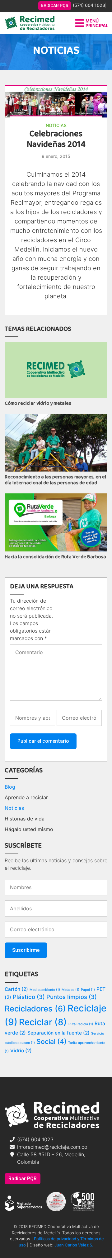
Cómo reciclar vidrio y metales (38, 403)
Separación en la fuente (58, 1033)
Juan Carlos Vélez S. (73, 1244)
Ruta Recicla (80, 1024)
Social (51, 1041)
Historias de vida (24, 818)
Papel (88, 990)
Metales (70, 990)
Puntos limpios (71, 997)
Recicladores (35, 1008)
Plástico (29, 997)
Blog (10, 787)
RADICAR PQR (54, 5)
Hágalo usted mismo (29, 829)
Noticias (56, 125)
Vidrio (21, 1051)
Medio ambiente (45, 990)
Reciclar (43, 1022)
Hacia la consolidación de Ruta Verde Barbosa (55, 557)
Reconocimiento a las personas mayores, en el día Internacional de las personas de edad (55, 480)
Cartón (16, 989)
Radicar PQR (22, 1179)
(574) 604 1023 (89, 5)
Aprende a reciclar (26, 797)
